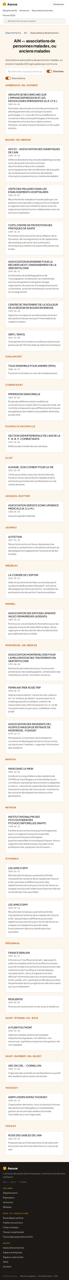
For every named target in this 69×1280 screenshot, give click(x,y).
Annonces (24, 10)
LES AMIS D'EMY (34, 879)
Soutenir (7, 1266)
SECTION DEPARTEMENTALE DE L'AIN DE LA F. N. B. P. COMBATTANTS (34, 441)
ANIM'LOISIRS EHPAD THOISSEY (34, 1105)
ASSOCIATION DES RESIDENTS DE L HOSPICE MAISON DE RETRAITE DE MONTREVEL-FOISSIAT (33, 735)
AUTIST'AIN (33, 545)
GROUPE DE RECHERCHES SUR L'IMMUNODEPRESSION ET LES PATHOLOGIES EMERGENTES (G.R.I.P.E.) (34, 111)
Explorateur (8, 1197)
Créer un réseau (10, 1227)
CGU (56, 1276)
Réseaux (7, 1207)
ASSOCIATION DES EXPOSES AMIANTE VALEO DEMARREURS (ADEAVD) (33, 623)
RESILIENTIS (33, 1002)
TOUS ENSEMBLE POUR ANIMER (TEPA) (32, 369)
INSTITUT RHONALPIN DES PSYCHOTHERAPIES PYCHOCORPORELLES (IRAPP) (34, 831)
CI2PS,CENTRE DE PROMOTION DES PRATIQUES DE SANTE (33, 236)
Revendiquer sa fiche (13, 1218)
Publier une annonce (13, 1222)
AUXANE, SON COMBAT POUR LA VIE (32, 475)
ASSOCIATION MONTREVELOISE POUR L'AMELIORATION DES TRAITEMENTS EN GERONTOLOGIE (34, 664)
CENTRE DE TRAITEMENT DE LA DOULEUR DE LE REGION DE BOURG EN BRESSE (33, 313)
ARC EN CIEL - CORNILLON (34, 1071)
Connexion (58, 4)
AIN (25, 32)
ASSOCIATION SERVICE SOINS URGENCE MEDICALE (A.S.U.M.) (33, 510)
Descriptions (18, 78)
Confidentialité (45, 1276)
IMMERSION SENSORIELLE (34, 404)
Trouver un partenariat (13, 1232)
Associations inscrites (42, 10)
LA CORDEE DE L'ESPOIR (33, 583)
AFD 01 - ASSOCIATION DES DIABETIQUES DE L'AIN (34, 162)
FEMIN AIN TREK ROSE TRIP (32, 699)
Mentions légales (28, 1276)
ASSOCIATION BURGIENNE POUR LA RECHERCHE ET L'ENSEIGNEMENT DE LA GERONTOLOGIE (33, 276)
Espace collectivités (13, 1257)
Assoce (12, 4)
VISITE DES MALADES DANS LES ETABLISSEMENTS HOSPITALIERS (34, 200)
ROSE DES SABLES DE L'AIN (33, 1142)
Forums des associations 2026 (18, 1236)
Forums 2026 (9, 15)
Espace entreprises (12, 1252)
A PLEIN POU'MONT (34, 1036)
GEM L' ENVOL (34, 339)
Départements (10, 10)
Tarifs (5, 1261)
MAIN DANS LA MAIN (34, 782)
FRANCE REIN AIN (34, 969)
